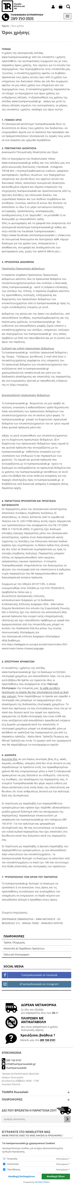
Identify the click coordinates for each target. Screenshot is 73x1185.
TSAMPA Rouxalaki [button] (15, 1092)
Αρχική (5, 25)
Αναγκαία (12, 1158)
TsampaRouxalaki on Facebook (39, 975)
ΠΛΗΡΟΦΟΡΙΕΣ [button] (12, 1099)
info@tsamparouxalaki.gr (20, 1064)
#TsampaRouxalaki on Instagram (39, 984)
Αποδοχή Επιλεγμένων (21, 1176)
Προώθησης (13, 1169)
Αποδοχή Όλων (56, 1176)
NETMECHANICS (42, 1182)
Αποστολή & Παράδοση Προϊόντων (24, 948)
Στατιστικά (13, 1164)
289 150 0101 (47, 1040)
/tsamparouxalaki (16, 1068)
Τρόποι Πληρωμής (14, 942)
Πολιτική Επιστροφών (16, 954)
